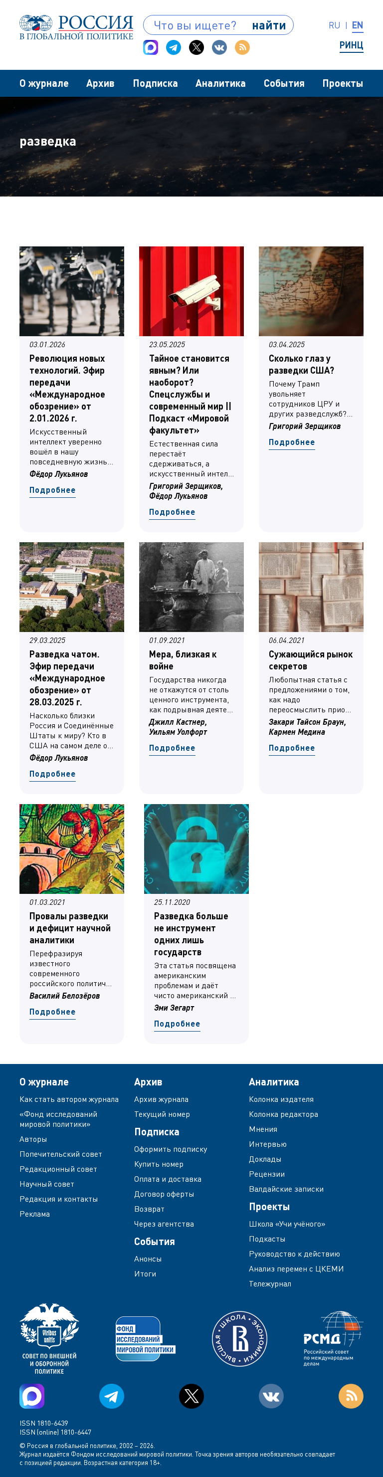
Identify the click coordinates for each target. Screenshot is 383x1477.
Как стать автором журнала (69, 1099)
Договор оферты (164, 1194)
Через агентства (164, 1224)
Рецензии (267, 1174)
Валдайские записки (286, 1189)
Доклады (265, 1159)
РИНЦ (352, 44)
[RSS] (242, 47)
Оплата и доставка (167, 1179)
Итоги (145, 1273)
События (284, 83)
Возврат (149, 1209)
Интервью (268, 1144)
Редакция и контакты (58, 1199)
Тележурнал (270, 1283)
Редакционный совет (58, 1169)
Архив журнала (161, 1099)
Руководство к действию (294, 1254)
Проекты (343, 83)
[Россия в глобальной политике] (76, 27)
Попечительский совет (60, 1154)
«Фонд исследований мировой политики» (58, 1119)
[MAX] (150, 47)
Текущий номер (162, 1114)
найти (269, 24)
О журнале (44, 83)
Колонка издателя (281, 1099)
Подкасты (267, 1239)
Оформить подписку (170, 1149)
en (358, 24)
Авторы (33, 1139)
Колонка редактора (283, 1114)
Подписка (155, 83)
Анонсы (148, 1259)
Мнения (263, 1129)
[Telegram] (173, 47)
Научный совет (46, 1184)
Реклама (34, 1214)
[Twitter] (196, 47)
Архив (100, 83)
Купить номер (159, 1164)
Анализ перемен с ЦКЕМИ (296, 1268)
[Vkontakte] (219, 47)
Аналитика (220, 83)
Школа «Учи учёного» (287, 1224)
